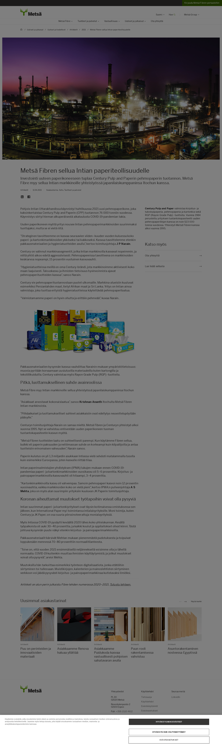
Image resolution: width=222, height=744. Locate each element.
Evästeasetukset (169, 740)
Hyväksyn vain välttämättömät (168, 732)
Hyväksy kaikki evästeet (169, 722)
